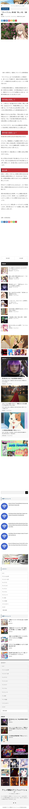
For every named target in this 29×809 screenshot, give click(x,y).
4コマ (3, 573)
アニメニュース (5, 594)
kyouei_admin (22, 16)
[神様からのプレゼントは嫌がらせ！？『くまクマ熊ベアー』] (23, 772)
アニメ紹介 (4, 597)
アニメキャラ (4, 588)
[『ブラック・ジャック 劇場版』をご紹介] (14, 781)
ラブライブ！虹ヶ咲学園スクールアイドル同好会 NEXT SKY (18, 645)
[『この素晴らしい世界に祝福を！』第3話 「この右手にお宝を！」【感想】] (14, 342)
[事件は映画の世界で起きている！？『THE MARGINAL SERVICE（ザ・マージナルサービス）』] (14, 772)
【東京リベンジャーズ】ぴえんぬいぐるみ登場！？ (18, 620)
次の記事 (21, 258)
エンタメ (3, 607)
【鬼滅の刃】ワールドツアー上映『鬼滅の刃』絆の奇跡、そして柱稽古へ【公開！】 (18, 628)
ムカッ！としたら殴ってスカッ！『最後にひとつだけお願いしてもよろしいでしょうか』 (14, 404)
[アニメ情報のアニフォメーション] (10, 2)
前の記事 (8, 258)
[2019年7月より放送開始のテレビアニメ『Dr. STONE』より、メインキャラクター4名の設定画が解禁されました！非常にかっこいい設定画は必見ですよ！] (23, 781)
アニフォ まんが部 (5, 576)
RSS (15, 803)
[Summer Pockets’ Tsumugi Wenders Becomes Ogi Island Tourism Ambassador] (4, 509)
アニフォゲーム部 (5, 579)
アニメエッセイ (5, 585)
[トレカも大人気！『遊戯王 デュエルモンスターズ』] (14, 751)
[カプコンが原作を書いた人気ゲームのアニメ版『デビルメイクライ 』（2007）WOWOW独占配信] (4, 352)
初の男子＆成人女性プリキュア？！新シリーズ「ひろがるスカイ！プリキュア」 (18, 653)
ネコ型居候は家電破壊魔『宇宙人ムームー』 (11, 430)
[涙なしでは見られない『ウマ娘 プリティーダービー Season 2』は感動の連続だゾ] (24, 352)
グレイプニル (13, 16)
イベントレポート (5, 703)
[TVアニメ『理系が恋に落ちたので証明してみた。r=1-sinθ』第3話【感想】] (23, 763)
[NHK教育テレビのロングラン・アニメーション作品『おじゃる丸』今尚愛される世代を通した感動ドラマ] (5, 772)
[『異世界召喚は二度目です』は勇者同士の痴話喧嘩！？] (5, 781)
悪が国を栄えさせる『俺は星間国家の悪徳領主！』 (13, 378)
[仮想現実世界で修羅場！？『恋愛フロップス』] (17, 352)
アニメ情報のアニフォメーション (14, 791)
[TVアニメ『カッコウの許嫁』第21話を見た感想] (11, 352)
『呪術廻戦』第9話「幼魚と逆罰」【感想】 (18, 317)
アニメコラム (4, 591)
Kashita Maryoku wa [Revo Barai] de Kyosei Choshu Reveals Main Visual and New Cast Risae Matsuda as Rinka (18, 525)
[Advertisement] (14, 55)
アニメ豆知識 (4, 600)
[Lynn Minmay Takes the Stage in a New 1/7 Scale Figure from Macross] (4, 539)
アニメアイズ (7, 16)
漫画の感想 (5, 610)
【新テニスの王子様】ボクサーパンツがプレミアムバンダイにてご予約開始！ (18, 637)
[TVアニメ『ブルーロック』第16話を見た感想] (14, 763)
